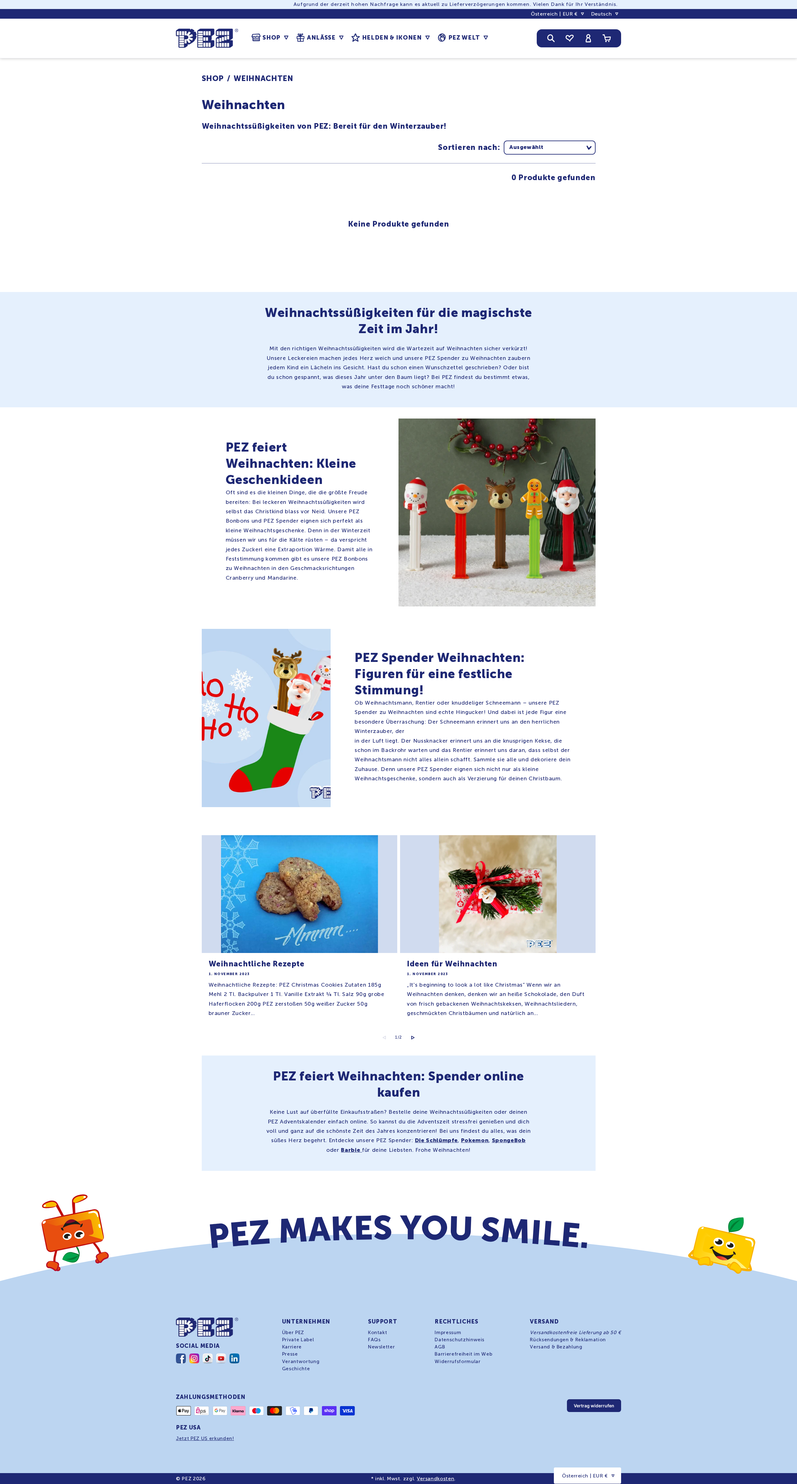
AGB (440, 1347)
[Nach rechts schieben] (413, 1037)
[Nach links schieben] (384, 1037)
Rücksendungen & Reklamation (568, 1340)
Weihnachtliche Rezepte (256, 963)
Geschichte (296, 1369)
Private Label (298, 1340)
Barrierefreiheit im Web (463, 1354)
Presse (290, 1354)
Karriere (292, 1347)
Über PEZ (293, 1332)
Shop (213, 78)
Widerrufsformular (457, 1361)
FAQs (374, 1340)
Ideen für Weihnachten (452, 963)
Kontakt (377, 1332)
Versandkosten (436, 1479)
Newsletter (381, 1347)
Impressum (448, 1332)
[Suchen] (551, 38)
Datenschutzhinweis (459, 1340)
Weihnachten (263, 78)
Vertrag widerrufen (594, 1405)
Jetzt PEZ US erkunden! (205, 1438)
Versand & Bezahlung (556, 1347)
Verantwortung (301, 1361)
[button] (270, 37)
